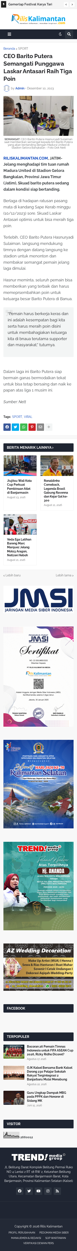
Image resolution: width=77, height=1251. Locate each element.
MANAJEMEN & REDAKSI (26, 1238)
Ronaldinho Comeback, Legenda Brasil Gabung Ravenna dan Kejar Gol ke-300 (56, 490)
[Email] (40, 427)
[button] (66, 4)
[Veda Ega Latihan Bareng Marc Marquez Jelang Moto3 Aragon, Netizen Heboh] (20, 524)
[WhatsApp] (23, 427)
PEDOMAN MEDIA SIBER (54, 1232)
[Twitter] (15, 427)
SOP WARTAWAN (55, 1238)
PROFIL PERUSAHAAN (22, 1232)
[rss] (57, 1191)
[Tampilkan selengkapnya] (48, 427)
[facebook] (19, 1191)
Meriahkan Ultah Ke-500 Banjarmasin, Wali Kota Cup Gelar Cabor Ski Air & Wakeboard (33, 5)
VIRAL (28, 417)
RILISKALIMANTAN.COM (25, 158)
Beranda (9, 48)
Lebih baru (13, 575)
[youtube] (38, 1191)
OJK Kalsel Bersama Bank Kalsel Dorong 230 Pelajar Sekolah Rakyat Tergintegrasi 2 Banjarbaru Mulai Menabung (49, 1073)
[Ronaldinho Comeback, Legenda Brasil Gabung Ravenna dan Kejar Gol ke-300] (56, 465)
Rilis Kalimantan (51, 1226)
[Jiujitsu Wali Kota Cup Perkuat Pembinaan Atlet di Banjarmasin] (20, 465)
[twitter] (29, 1191)
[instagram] (48, 1191)
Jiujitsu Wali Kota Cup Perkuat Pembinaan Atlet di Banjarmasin (19, 486)
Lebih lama (63, 575)
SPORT (23, 48)
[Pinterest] (32, 427)
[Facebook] (7, 427)
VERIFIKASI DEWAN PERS (38, 1243)
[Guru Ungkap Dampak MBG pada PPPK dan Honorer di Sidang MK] (13, 1098)
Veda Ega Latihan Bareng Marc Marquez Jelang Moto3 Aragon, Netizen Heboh (19, 547)
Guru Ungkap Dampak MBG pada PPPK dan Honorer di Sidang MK (46, 1096)
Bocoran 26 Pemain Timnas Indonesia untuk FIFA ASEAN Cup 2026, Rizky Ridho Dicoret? (50, 1050)
